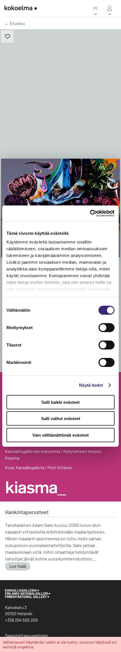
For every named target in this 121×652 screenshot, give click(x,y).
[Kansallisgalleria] (27, 596)
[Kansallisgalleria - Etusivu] (20, 8)
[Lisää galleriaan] (7, 36)
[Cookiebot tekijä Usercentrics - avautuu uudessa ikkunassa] (90, 213)
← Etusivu (15, 23)
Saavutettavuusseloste (26, 635)
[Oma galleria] (109, 8)
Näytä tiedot (91, 385)
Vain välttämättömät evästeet (60, 434)
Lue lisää (18, 566)
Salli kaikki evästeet (60, 402)
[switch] (106, 327)
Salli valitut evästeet (60, 418)
